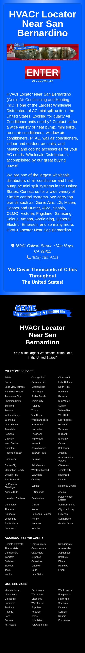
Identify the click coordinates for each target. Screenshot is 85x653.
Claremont (64, 465)
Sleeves (9, 565)
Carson (62, 443)
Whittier (35, 518)
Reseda (62, 396)
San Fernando (12, 479)
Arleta (8, 377)
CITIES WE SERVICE (19, 371)
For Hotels (10, 624)
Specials (63, 603)
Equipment (64, 594)
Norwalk (35, 443)
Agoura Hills (11, 492)
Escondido (10, 518)
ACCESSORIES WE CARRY (24, 537)
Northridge (37, 391)
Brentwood (10, 528)
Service (9, 620)
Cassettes (36, 561)
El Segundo (37, 492)
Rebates (36, 611)
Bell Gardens (38, 465)
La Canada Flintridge (11, 486)
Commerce (11, 504)
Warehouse (37, 603)
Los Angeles (65, 420)
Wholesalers (65, 590)
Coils (34, 570)
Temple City (64, 470)
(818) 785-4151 (45, 257)
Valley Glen (64, 410)
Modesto (36, 523)
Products (9, 607)
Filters (61, 561)
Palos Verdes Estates (65, 498)
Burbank (62, 434)
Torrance (63, 429)
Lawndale (36, 474)
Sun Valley (64, 401)
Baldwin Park (38, 452)
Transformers (38, 544)
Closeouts (10, 598)
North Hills (64, 387)
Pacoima (63, 391)
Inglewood (37, 438)
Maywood (63, 474)
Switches (9, 561)
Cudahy (35, 479)
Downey (9, 438)
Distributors (37, 590)
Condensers (11, 552)
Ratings (9, 611)
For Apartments (39, 624)
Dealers (62, 607)
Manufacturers (12, 590)
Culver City (11, 465)
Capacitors (37, 552)
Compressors (38, 548)
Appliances (64, 552)
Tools (7, 570)
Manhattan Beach (14, 470)
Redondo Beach (13, 452)
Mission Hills (38, 387)
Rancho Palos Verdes (66, 459)
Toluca (35, 410)
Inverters (9, 557)
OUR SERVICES (16, 584)
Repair (62, 616)
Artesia (62, 492)
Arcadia (62, 452)
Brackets (63, 557)
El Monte (63, 438)
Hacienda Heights (41, 514)
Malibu (35, 504)
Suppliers (10, 603)
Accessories (64, 548)
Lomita (35, 485)
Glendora (10, 514)
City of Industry (66, 509)
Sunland (9, 405)
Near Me (36, 528)
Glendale (63, 424)
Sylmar (62, 405)
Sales (34, 616)
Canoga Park (38, 377)
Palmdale (10, 429)
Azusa (34, 509)
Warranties (37, 594)
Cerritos (35, 459)
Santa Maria (11, 523)
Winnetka (10, 420)
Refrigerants (65, 544)
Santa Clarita (38, 424)
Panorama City (13, 396)
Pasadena (36, 434)
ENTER (42, 72)
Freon (61, 570)
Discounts (36, 598)
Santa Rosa (64, 518)
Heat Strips (37, 574)
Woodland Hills (39, 420)
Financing (63, 598)
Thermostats (11, 548)
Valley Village (12, 415)
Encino (8, 382)
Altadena (9, 509)
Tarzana (9, 410)
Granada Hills (38, 382)
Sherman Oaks (13, 401)
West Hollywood (40, 470)
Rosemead (11, 459)
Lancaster (36, 429)
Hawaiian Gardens (15, 498)
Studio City (37, 401)
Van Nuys (36, 415)
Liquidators (11, 594)
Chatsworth (64, 377)
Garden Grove (66, 523)
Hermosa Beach (67, 485)
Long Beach (11, 424)
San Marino (37, 498)
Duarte (62, 479)
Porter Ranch (38, 396)
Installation (37, 620)
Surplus (62, 611)
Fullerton (63, 514)
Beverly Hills (11, 474)
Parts (7, 616)
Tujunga (35, 405)
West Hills (63, 415)
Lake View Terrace (15, 387)
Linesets (36, 565)
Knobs (8, 574)
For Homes (64, 620)
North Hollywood (14, 391)
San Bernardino (66, 504)
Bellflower (63, 448)
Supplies (36, 557)
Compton (10, 448)
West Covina (11, 443)
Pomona (9, 434)
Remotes (63, 565)
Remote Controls (14, 544)
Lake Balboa (65, 382)
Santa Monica (38, 448)
